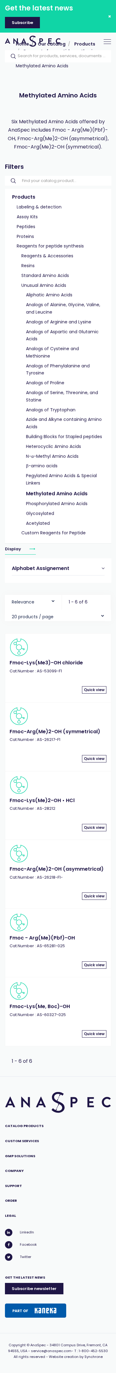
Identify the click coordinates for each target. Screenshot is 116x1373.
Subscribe (22, 23)
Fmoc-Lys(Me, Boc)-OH (40, 1006)
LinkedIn (27, 1232)
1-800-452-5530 (93, 1350)
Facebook (28, 1244)
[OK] (11, 56)
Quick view (94, 689)
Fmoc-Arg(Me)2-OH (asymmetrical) (57, 868)
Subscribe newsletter (34, 1289)
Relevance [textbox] (23, 602)
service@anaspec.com (51, 1350)
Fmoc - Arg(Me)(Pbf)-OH (42, 937)
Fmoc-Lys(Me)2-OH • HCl (42, 800)
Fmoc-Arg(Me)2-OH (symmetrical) (55, 731)
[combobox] (33, 600)
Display (13, 549)
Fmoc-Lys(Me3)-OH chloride (46, 662)
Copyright (17, 1345)
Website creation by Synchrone (76, 1356)
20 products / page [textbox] (33, 617)
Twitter (25, 1256)
